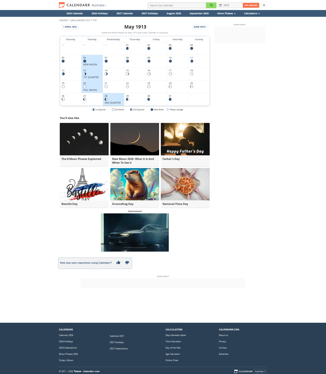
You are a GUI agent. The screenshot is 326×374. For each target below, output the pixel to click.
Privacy (222, 341)
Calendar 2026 (66, 335)
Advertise (223, 353)
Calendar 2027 (117, 335)
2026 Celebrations (68, 347)
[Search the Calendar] (211, 5)
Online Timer (172, 360)
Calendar (63, 20)
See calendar (250, 5)
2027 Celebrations (119, 348)
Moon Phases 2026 (68, 353)
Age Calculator (173, 353)
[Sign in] (264, 5)
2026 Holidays (100, 13)
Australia (98, 5)
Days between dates (176, 335)
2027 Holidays (150, 13)
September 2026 (199, 13)
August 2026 (174, 13)
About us (223, 335)
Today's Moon (66, 360)
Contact (223, 347)
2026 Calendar (74, 13)
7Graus (77, 371)
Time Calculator (173, 341)
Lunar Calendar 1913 (80, 20)
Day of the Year (173, 347)
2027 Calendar (124, 13)
